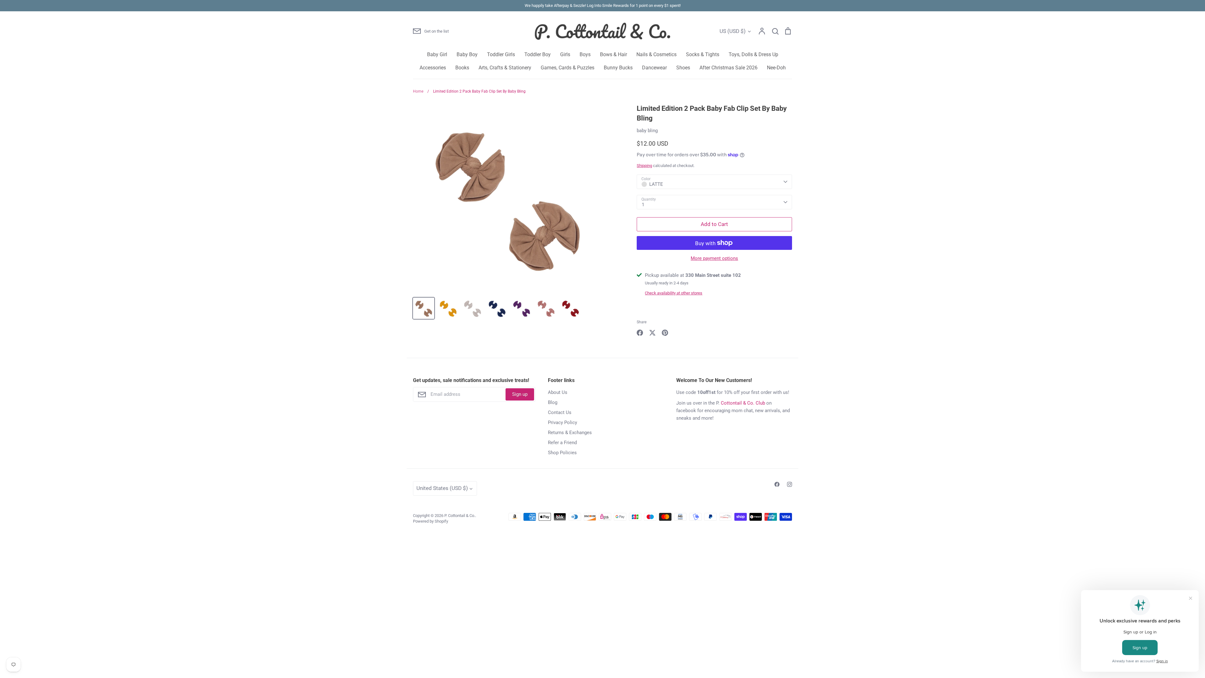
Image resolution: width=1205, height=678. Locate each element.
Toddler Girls (501, 54)
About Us (557, 392)
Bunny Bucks (618, 68)
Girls (565, 54)
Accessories (433, 68)
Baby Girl (437, 54)
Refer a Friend (562, 442)
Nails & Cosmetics (656, 54)
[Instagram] (789, 484)
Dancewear (654, 68)
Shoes (683, 68)
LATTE (656, 184)
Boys (585, 54)
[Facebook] (777, 484)
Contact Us (559, 412)
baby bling (647, 130)
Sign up (520, 394)
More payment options (714, 258)
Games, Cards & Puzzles (567, 68)
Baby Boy (467, 54)
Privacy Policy (562, 422)
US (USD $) (733, 31)
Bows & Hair (613, 54)
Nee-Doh (776, 68)
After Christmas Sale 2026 (728, 68)
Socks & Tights (702, 54)
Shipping (644, 165)
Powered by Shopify (430, 521)
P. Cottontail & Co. (459, 515)
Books (462, 68)
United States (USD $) (442, 488)
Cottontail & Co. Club (743, 403)
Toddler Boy (537, 54)
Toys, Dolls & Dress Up (753, 54)
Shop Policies (562, 452)
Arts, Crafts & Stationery (505, 68)
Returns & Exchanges (570, 432)
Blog (552, 402)
